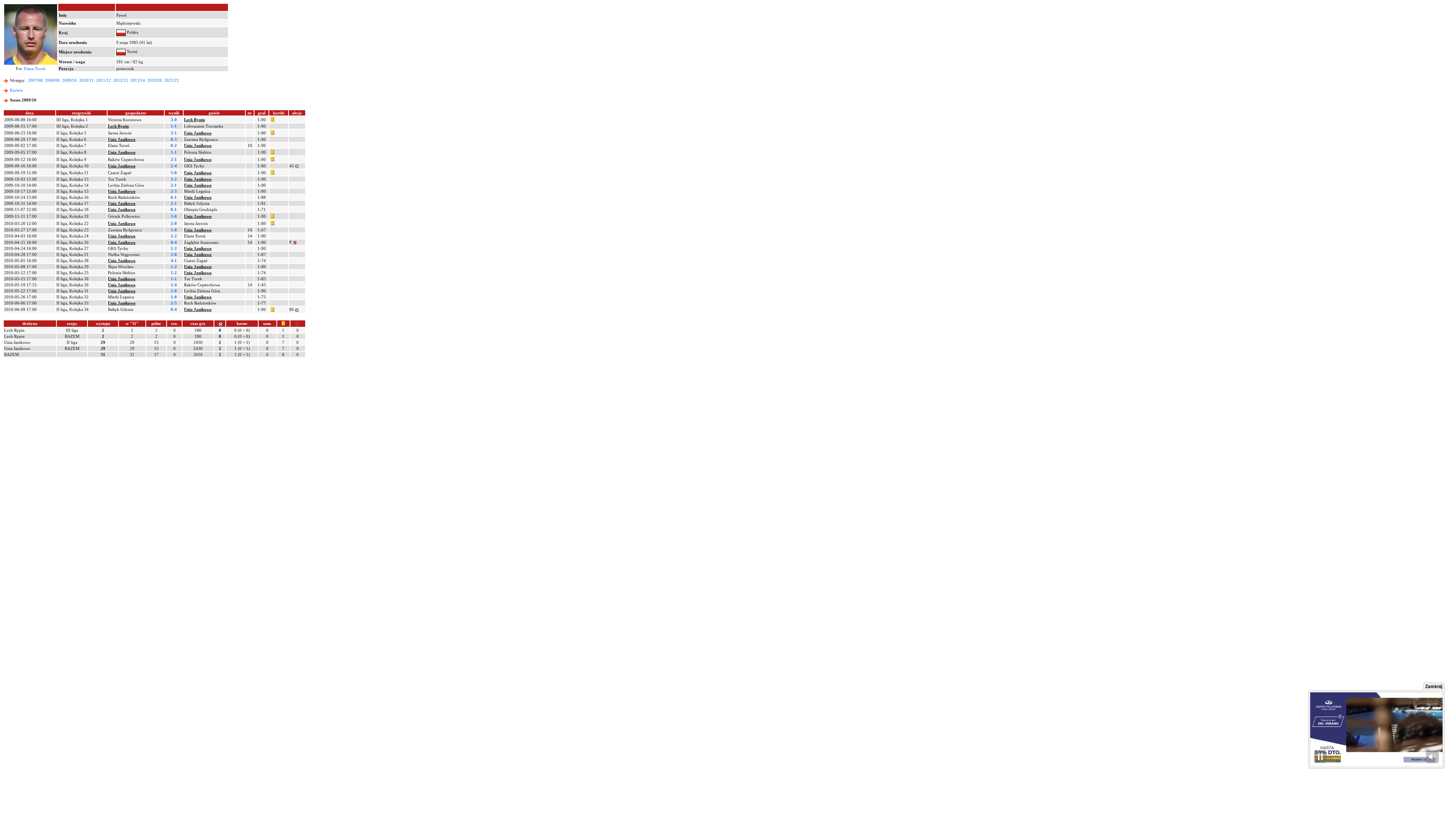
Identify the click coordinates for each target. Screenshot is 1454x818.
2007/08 (35, 80)
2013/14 (137, 80)
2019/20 (154, 80)
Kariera (16, 90)
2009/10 (69, 80)
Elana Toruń (34, 68)
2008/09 (52, 80)
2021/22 (171, 80)
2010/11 (86, 80)
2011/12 (103, 80)
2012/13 (120, 80)
